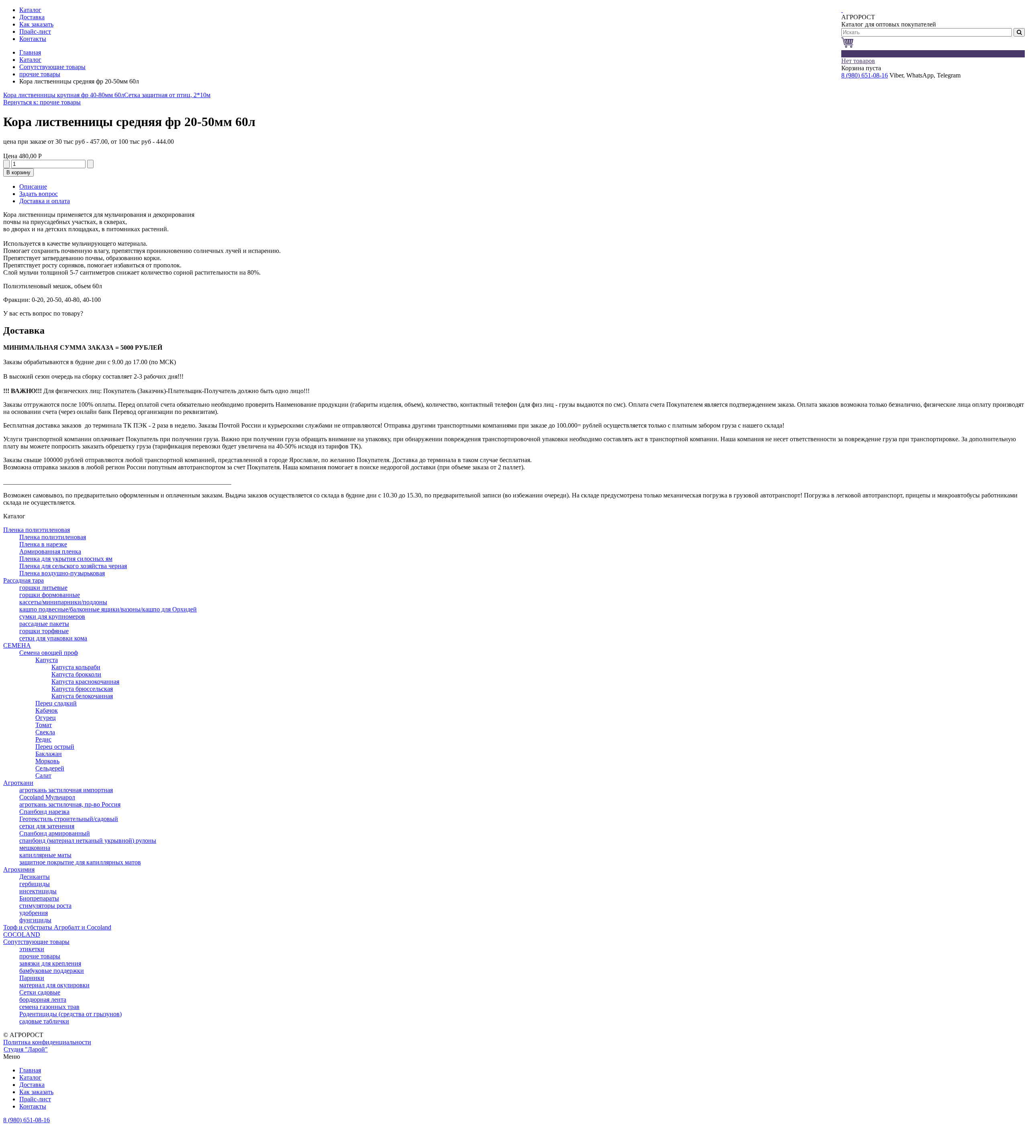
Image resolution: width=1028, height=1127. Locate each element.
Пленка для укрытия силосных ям (65, 558)
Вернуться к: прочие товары (42, 102)
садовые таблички (44, 1021)
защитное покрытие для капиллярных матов (80, 862)
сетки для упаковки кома (53, 638)
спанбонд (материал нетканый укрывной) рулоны (87, 840)
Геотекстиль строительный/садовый (68, 818)
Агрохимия (19, 869)
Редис (43, 739)
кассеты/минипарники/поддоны (63, 602)
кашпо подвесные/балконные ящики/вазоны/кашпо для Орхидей (108, 609)
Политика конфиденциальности (47, 1042)
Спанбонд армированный (54, 833)
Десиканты (34, 876)
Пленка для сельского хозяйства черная (73, 565)
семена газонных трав (49, 1006)
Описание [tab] (33, 186)
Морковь (47, 761)
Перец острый (54, 746)
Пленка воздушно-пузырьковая (62, 573)
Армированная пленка (50, 551)
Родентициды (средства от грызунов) (70, 1014)
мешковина (34, 847)
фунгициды (35, 920)
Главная (30, 52)
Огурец (45, 717)
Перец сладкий (56, 703)
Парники (31, 977)
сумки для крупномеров (52, 616)
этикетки (31, 949)
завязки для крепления (50, 963)
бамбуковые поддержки (51, 970)
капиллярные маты (45, 855)
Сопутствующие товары (52, 66)
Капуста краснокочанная (85, 681)
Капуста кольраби (75, 667)
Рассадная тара (23, 580)
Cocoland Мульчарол (47, 797)
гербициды (34, 883)
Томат (43, 724)
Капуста (46, 659)
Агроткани (18, 782)
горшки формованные (49, 594)
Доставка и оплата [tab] (44, 201)
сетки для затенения (46, 826)
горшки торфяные (44, 631)
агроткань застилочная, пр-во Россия (69, 804)
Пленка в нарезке (43, 544)
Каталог (30, 59)
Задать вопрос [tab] (38, 193)
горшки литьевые (43, 587)
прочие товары (39, 74)
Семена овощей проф (48, 652)
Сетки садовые (39, 992)
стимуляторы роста (45, 905)
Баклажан (48, 753)
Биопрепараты (39, 898)
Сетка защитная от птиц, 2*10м (167, 95)
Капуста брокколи (76, 674)
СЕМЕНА (17, 645)
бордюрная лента (42, 999)
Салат (43, 775)
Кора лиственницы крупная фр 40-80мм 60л (63, 95)
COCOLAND (21, 934)
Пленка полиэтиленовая (36, 529)
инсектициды (38, 891)
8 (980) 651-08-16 (864, 75)
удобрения (33, 912)
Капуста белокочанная (82, 696)
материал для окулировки (54, 985)
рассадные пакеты (44, 623)
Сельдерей (49, 768)
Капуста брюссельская (82, 688)
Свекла (45, 732)
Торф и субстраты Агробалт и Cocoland (57, 927)
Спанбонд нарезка (44, 811)
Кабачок (46, 710)
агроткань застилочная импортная (66, 790)
